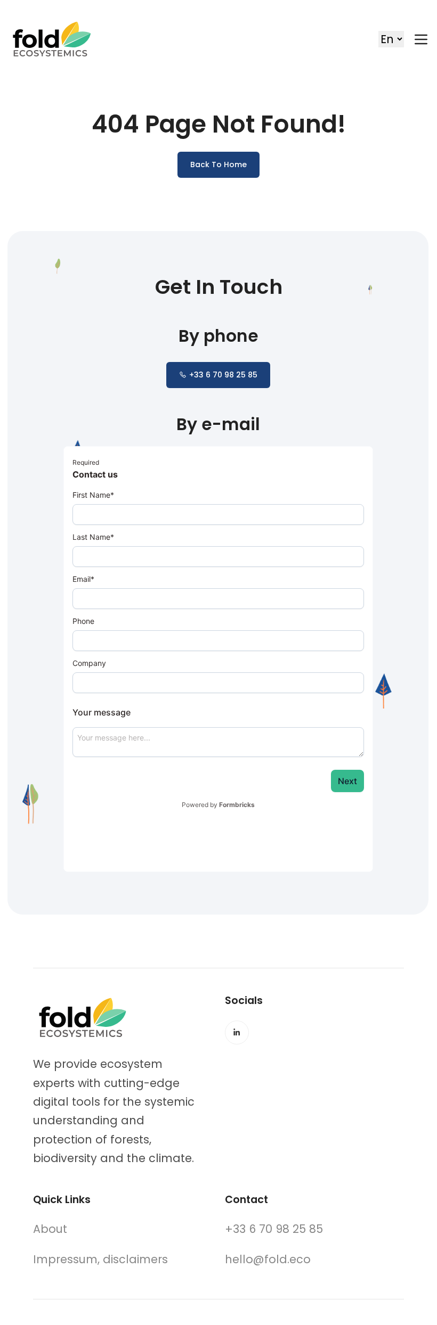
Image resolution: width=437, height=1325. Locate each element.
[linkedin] (237, 1032)
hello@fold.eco (268, 1259)
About (50, 1229)
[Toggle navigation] (421, 39)
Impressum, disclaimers (100, 1259)
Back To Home (218, 164)
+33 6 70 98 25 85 (223, 374)
